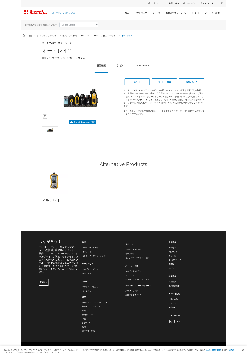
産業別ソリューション (176, 13)
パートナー (157, 3)
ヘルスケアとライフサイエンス (94, 302)
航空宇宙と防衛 (88, 331)
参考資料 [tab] (121, 65)
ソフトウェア (141, 13)
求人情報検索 (174, 286)
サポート (196, 13)
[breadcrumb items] (24, 35)
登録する (43, 282)
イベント (172, 268)
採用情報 (172, 281)
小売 (84, 319)
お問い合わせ (191, 82)
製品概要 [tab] (101, 65)
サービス (156, 13)
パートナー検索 (212, 13)
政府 (84, 327)
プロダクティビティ (90, 247)
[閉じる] (243, 350)
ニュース (172, 256)
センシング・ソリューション (94, 256)
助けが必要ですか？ (133, 295)
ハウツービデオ (131, 291)
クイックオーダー (208, 3)
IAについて (173, 252)
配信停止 (172, 307)
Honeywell (173, 247)
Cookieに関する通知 (214, 350)
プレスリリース (175, 260)
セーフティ (86, 252)
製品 (127, 13)
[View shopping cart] (221, 3)
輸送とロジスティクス (91, 306)
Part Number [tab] (143, 65)
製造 (84, 310)
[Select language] (149, 3)
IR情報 (171, 264)
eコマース (86, 323)
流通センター (87, 315)
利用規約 (231, 350)
